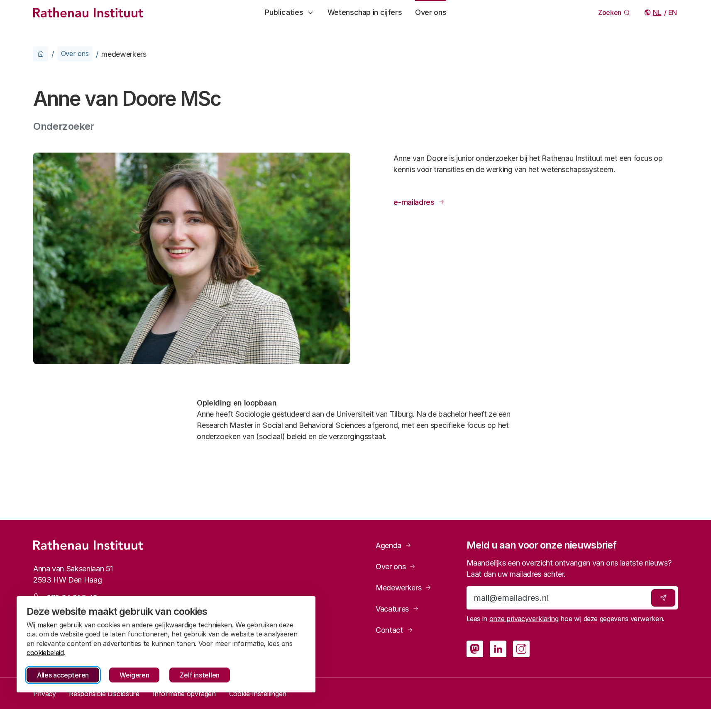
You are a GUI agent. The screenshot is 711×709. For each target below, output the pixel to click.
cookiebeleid (45, 652)
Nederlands (657, 12)
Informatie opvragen (184, 694)
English (673, 12)
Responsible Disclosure (104, 694)
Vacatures (392, 609)
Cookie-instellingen (257, 694)
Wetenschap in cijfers (364, 12)
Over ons (430, 12)
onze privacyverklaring (524, 618)
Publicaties (284, 12)
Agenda (388, 545)
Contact (389, 630)
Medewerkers (398, 587)
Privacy (44, 694)
